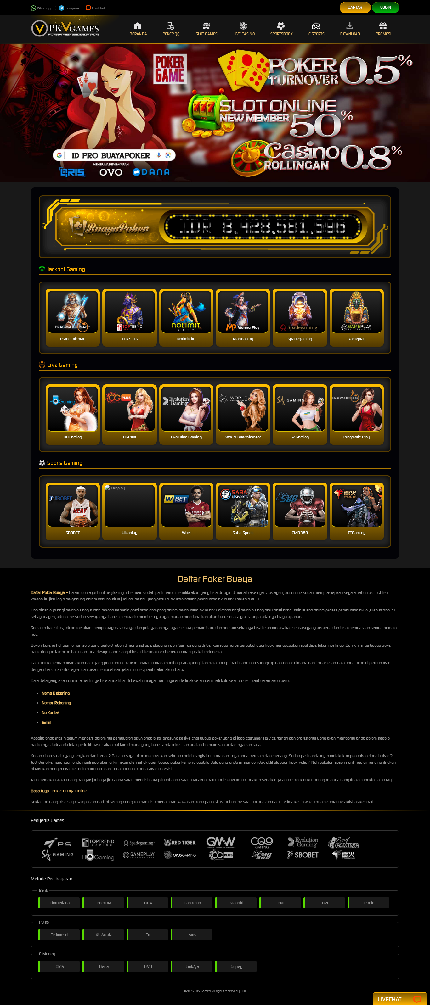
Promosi (383, 33)
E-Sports (316, 33)
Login (385, 7)
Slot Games (207, 33)
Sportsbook (281, 33)
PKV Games (203, 991)
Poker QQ (171, 33)
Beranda (138, 33)
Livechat (389, 999)
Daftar (355, 7)
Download (350, 33)
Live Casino (244, 33)
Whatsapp (44, 8)
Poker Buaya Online (69, 791)
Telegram (72, 8)
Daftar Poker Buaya (48, 592)
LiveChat (98, 8)
